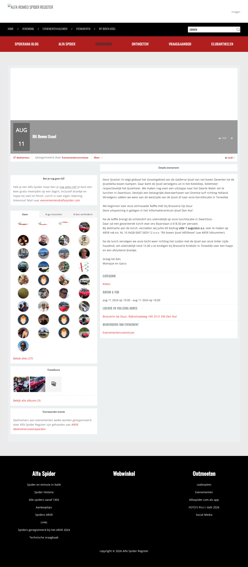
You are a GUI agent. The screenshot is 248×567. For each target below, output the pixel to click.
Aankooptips (44, 507)
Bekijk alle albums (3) (26, 400)
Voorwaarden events (54, 411)
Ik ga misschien (54, 214)
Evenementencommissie (75, 157)
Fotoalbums (53, 369)
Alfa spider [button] (67, 43)
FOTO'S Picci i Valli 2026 (204, 507)
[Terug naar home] (66, 11)
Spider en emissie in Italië (44, 484)
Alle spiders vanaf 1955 (44, 500)
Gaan (25, 214)
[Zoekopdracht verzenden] (238, 29)
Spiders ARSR (44, 515)
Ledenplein (204, 484)
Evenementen (204, 492)
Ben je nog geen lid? (54, 178)
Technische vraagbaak (43, 537)
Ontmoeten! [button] (140, 43)
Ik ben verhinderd (82, 214)
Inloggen (236, 11)
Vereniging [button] (103, 43)
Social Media (204, 515)
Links (44, 522)
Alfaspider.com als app (204, 500)
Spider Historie (44, 492)
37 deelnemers (21, 157)
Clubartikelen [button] (222, 43)
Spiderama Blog (27, 43)
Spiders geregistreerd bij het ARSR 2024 (44, 530)
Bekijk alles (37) (23, 358)
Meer (97, 157)
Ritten (106, 284)
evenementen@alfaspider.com (60, 200)
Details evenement (168, 167)
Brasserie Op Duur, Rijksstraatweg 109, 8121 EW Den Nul (140, 316)
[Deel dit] (232, 138)
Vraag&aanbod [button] (180, 43)
